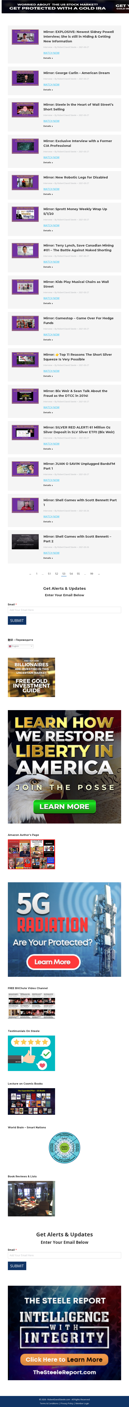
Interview (47, 47)
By (65, 47)
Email (12, 604)
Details (47, 58)
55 (78, 573)
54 (71, 573)
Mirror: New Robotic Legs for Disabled (75, 177)
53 (63, 573)
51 (49, 573)
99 (91, 573)
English (15, 646)
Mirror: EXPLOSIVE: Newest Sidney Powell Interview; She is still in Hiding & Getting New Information (78, 36)
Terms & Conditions (49, 1403)
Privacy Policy (67, 1403)
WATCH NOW (51, 53)
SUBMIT (17, 620)
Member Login (82, 1403)
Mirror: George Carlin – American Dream (76, 73)
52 (56, 573)
